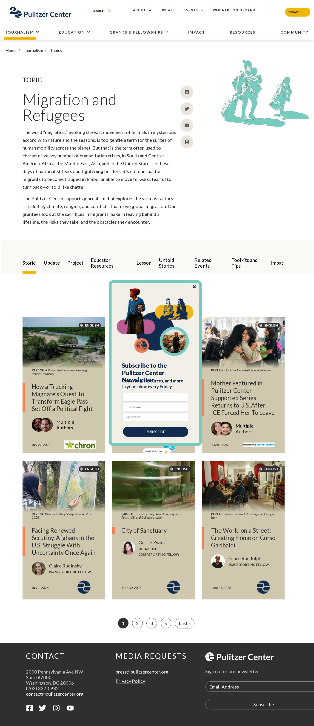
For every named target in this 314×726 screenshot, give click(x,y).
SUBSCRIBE (155, 431)
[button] (155, 372)
